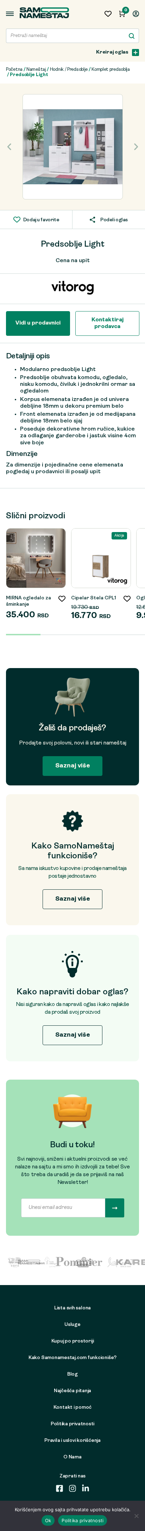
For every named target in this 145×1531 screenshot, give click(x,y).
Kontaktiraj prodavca (108, 323)
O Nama (72, 1457)
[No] (136, 1515)
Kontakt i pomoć (72, 1407)
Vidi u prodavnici (38, 323)
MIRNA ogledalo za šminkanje (28, 601)
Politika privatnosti (72, 1424)
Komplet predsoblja (111, 69)
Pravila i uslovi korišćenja (72, 1440)
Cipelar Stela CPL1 (93, 598)
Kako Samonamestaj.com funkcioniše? (72, 1357)
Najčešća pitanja (72, 1391)
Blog (72, 1374)
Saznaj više (72, 766)
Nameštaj (36, 69)
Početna (14, 69)
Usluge (72, 1324)
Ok (48, 1520)
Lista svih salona (72, 1308)
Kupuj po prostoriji (72, 1341)
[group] (72, 146)
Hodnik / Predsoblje (69, 69)
